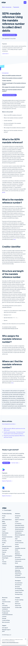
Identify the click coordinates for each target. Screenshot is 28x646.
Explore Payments (6, 481)
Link (3, 544)
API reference (18, 584)
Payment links (5, 548)
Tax (3, 559)
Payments (16, 7)
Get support (5, 627)
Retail (16, 563)
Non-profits (18, 557)
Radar (3, 554)
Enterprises (18, 515)
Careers (17, 601)
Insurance (17, 552)
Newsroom (17, 603)
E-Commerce (18, 523)
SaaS (16, 538)
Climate (4, 527)
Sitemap (4, 618)
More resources (6, 7)
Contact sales (14, 462)
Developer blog (18, 594)
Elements (4, 535)
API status (17, 586)
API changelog (18, 588)
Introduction (5, 73)
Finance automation (19, 527)
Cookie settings (6, 620)
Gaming (17, 546)
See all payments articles (8, 424)
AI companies (18, 540)
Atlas (3, 517)
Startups (17, 517)
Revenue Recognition (7, 556)
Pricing (3, 515)
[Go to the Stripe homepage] (3, 508)
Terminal (4, 561)
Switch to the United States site (10, 642)
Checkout (4, 525)
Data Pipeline (5, 533)
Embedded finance (19, 525)
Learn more (5, 53)
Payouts (4, 552)
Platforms (17, 536)
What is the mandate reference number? (12, 78)
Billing (3, 521)
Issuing (3, 542)
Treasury (4, 563)
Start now (5, 462)
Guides (4, 599)
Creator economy (19, 542)
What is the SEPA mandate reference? (11, 75)
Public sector (18, 561)
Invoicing (4, 540)
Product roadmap (19, 599)
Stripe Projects (18, 592)
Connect (4, 529)
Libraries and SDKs (19, 590)
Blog (3, 603)
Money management (20, 535)
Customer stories (6, 601)
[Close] (25, 639)
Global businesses (19, 529)
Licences (4, 616)
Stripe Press (18, 605)
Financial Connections (7, 536)
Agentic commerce (19, 519)
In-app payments (19, 531)
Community (5, 605)
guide (3, 192)
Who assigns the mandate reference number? (13, 87)
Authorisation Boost (7, 519)
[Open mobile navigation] (25, 2)
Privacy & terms (6, 611)
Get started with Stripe (9, 35)
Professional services (20, 559)
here (14, 239)
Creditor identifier (6, 80)
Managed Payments (7, 546)
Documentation (18, 582)
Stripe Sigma (5, 558)
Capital (3, 523)
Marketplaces (18, 533)
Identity (4, 538)
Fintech (17, 544)
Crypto (3, 531)
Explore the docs (6, 495)
